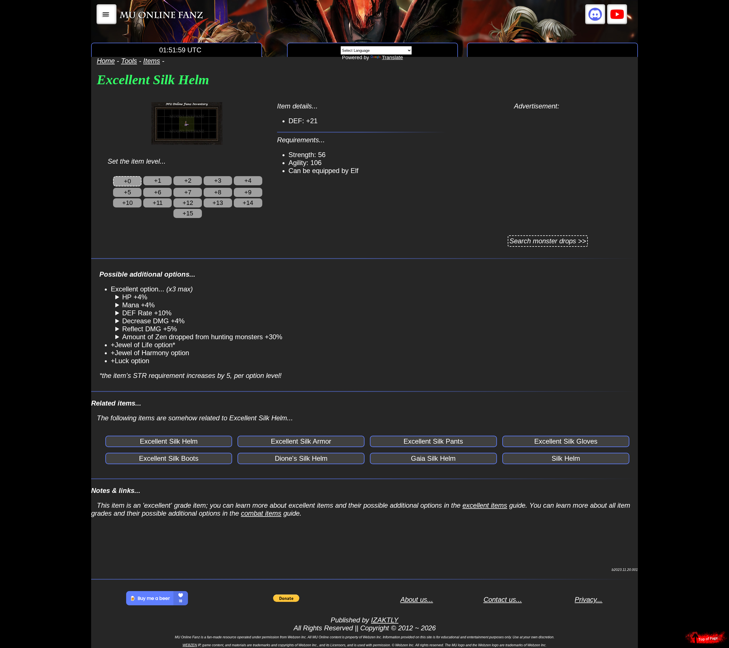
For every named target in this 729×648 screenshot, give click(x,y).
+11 (158, 202)
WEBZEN (190, 645)
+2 (187, 180)
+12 (188, 202)
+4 (247, 180)
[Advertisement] (536, 150)
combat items (261, 513)
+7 (187, 192)
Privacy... (588, 599)
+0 (127, 181)
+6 (157, 192)
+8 (217, 192)
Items (151, 61)
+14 (248, 202)
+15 (188, 213)
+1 (157, 180)
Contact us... (503, 599)
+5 (127, 192)
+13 (217, 202)
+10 (127, 202)
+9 (247, 192)
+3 (217, 180)
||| (106, 14)
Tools (129, 61)
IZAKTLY (384, 620)
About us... (416, 599)
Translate (392, 57)
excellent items (484, 505)
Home (106, 61)
